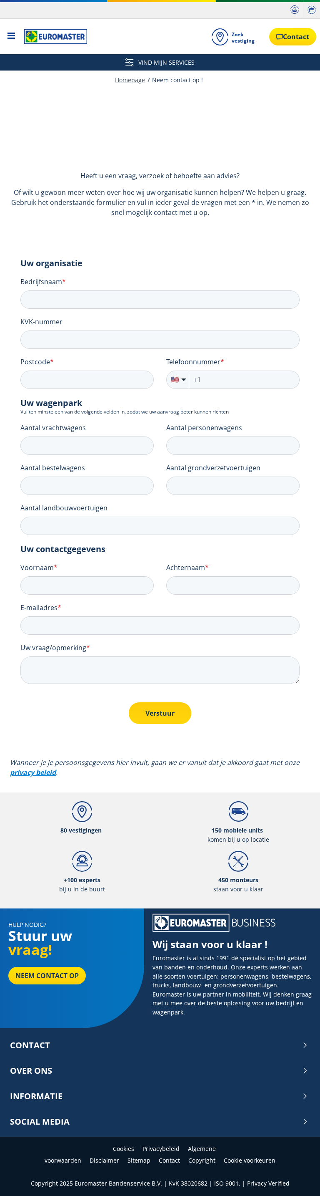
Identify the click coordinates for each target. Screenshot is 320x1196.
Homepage (130, 80)
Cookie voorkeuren (249, 1160)
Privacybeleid (161, 1149)
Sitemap (139, 1160)
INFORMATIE (36, 1096)
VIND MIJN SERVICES (166, 62)
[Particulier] (294, 9)
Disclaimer (104, 1160)
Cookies (123, 1149)
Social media (40, 1122)
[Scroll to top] (298, 1178)
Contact (30, 1045)
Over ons (31, 1071)
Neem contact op (47, 975)
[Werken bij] (311, 9)
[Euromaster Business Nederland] (53, 36)
